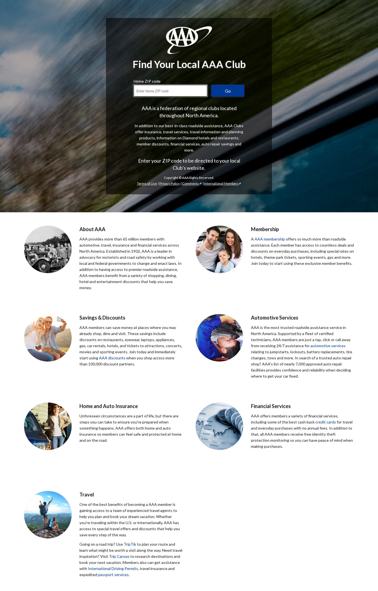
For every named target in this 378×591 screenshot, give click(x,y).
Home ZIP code (147, 80)
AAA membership (270, 239)
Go (228, 90)
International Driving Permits (113, 568)
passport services (113, 574)
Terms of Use (147, 183)
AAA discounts (112, 357)
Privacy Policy (169, 183)
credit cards (325, 422)
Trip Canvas (119, 556)
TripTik (130, 544)
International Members (221, 183)
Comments (190, 183)
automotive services (328, 345)
